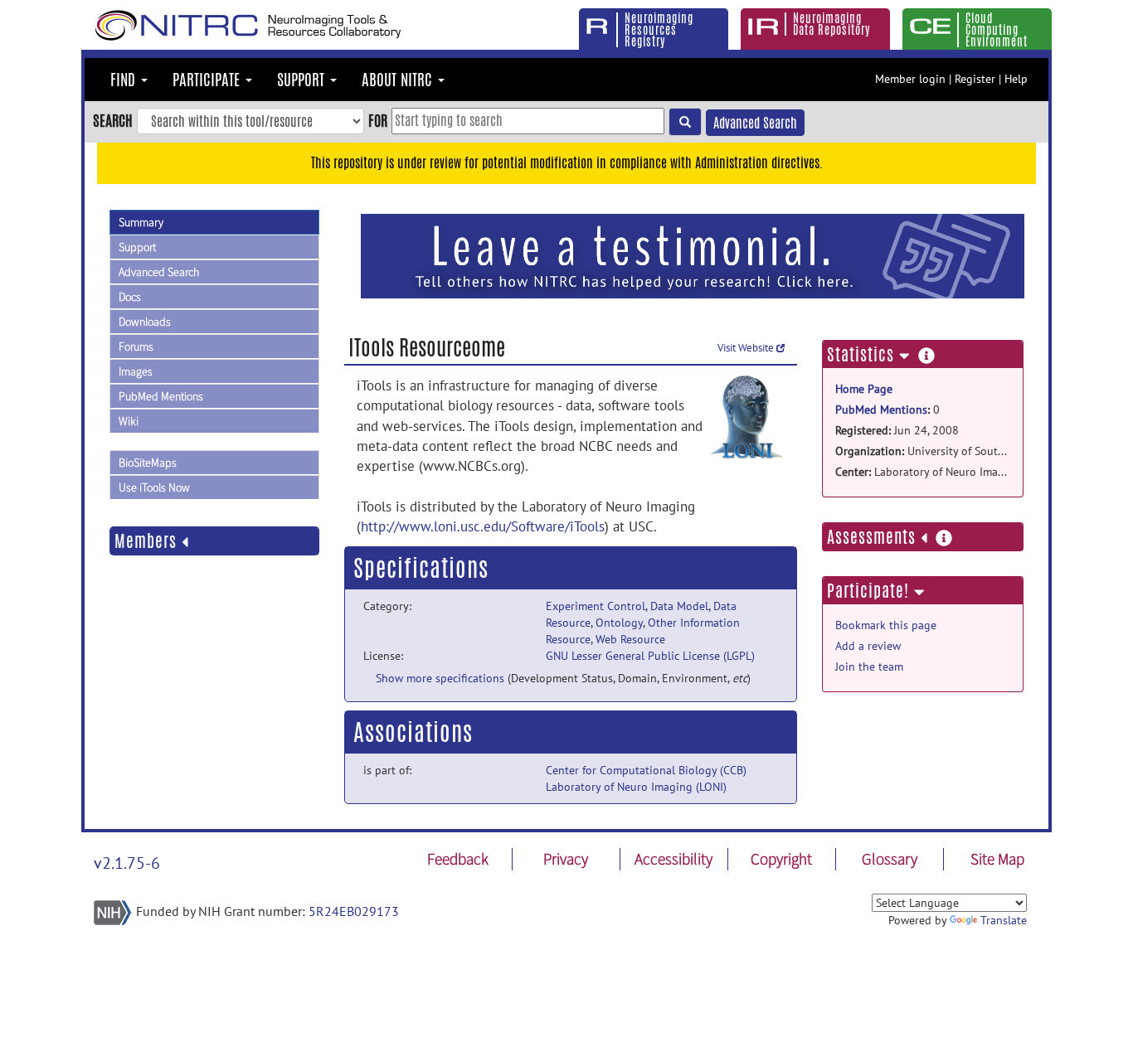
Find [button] (124, 79)
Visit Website (746, 348)
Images (136, 371)
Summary (141, 222)
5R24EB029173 (354, 911)
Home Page (863, 388)
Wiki (129, 421)
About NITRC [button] (399, 79)
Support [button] (302, 79)
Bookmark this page (885, 625)
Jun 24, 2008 (897, 430)
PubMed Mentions (161, 396)
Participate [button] (208, 79)
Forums (136, 346)
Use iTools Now (154, 487)
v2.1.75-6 (127, 863)
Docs (130, 296)
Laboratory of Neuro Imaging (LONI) (636, 786)
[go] (685, 122)
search (113, 120)
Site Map (997, 859)
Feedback (458, 859)
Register (975, 78)
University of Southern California (922, 451)
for (377, 120)
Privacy (565, 859)
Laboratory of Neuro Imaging (922, 471)
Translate (1003, 920)
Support (137, 247)
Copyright (781, 859)
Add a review (868, 645)
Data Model (679, 606)
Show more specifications (440, 678)
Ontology (619, 622)
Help (1016, 78)
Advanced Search (755, 123)
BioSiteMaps (148, 462)
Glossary (889, 859)
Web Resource (630, 639)
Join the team (869, 666)
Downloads (145, 321)
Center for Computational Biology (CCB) (646, 770)
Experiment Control (595, 606)
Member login (910, 78)
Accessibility (673, 859)
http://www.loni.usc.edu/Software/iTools (483, 526)
